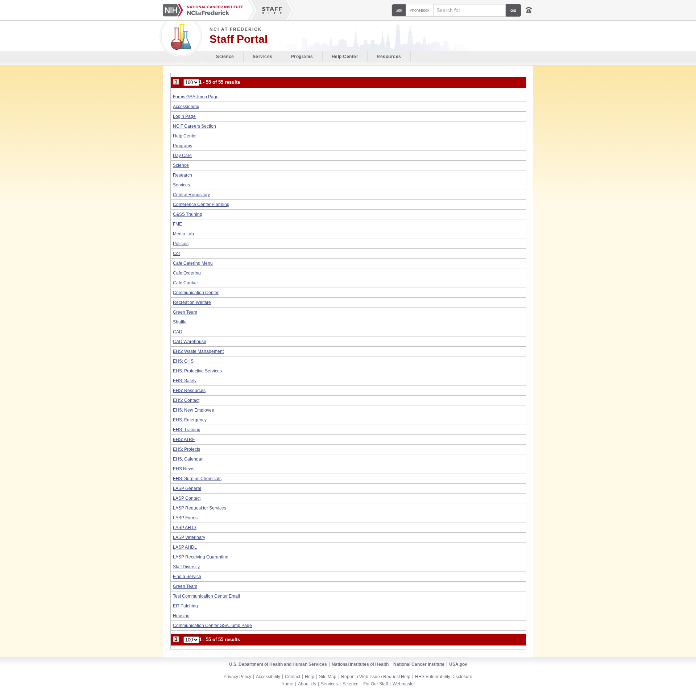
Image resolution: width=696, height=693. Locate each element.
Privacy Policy (237, 676)
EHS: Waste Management (198, 351)
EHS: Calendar (188, 459)
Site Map (327, 676)
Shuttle (180, 322)
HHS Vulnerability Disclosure (443, 676)
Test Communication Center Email (206, 596)
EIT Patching (185, 606)
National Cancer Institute (418, 664)
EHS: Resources (189, 390)
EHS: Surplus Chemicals (197, 478)
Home (287, 683)
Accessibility (268, 676)
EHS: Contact (186, 400)
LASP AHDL (185, 547)
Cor (176, 253)
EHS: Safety (184, 380)
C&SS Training (187, 214)
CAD (177, 331)
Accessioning (186, 106)
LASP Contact (186, 498)
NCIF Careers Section (194, 126)
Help (309, 676)
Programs (302, 56)
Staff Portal (239, 39)
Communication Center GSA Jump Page (212, 625)
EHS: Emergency (190, 419)
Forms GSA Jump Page (196, 96)
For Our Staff (375, 683)
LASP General (187, 488)
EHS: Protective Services (197, 371)
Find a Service (187, 576)
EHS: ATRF (184, 439)
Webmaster (404, 683)
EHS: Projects (186, 449)
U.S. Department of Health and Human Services (278, 664)
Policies (180, 243)
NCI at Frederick (236, 29)
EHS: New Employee (193, 410)
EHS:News (183, 468)
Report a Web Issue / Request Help (375, 676)
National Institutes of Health (360, 664)
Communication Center (196, 292)
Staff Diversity (186, 566)
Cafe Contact (186, 282)
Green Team (185, 312)
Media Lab (183, 233)
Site (398, 10)
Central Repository (191, 194)
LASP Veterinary (189, 537)
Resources (389, 56)
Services (263, 56)
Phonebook (420, 10)
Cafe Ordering (187, 273)
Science (225, 56)
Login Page (184, 116)
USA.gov (458, 664)
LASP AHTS (184, 527)
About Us (307, 683)
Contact (292, 676)
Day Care (182, 155)
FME (177, 224)
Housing (181, 615)
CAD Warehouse (189, 341)
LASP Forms (185, 517)
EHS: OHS (183, 361)
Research (182, 175)
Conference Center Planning (201, 204)
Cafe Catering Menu (193, 263)
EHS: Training (186, 429)
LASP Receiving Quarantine (200, 557)
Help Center (345, 56)
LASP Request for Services (199, 508)
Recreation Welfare (192, 302)
